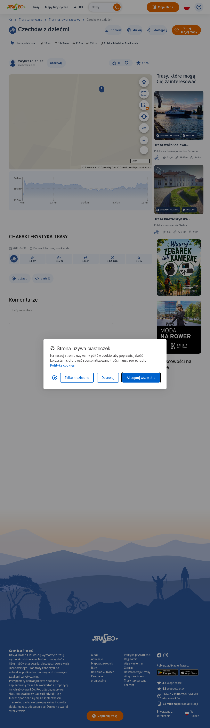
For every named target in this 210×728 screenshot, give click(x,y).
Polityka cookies (62, 365)
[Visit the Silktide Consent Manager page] (54, 377)
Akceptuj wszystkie (141, 377)
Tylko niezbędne (77, 377)
